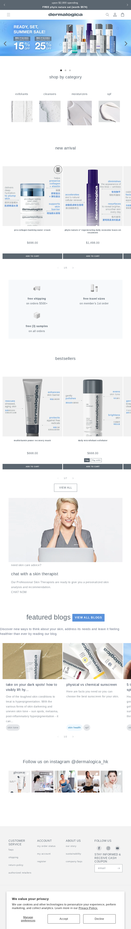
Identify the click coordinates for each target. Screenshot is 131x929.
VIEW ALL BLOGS (88, 617)
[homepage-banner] (65, 55)
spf (109, 94)
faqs (11, 849)
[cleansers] (50, 121)
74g (87, 460)
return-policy (16, 865)
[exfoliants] (21, 121)
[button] (4, 5)
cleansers (49, 94)
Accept (64, 918)
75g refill (96, 460)
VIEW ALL (65, 487)
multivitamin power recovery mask (32, 440)
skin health (74, 727)
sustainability (73, 853)
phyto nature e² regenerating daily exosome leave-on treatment (93, 231)
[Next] (125, 43)
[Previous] (5, 43)
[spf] (109, 121)
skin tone (13, 727)
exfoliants (21, 94)
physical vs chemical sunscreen (91, 684)
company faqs (74, 861)
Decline (99, 918)
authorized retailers (20, 872)
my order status (46, 846)
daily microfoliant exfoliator (92, 440)
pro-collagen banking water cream (32, 230)
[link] (19, 782)
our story (71, 846)
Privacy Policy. (88, 908)
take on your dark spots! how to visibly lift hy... (31, 687)
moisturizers (80, 94)
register (41, 861)
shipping (13, 857)
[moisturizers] (79, 124)
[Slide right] (73, 268)
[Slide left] (58, 268)
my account (44, 853)
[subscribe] (118, 868)
